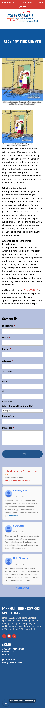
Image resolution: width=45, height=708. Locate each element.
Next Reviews (22, 587)
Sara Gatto (18, 525)
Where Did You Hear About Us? (18, 406)
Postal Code (7, 401)
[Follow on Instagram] (14, 636)
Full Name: (8, 326)
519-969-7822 (31, 290)
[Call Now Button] (5, 702)
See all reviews (11, 480)
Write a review (24, 480)
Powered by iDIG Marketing (22, 700)
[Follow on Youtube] (9, 636)
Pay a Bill (8, 2)
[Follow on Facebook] (4, 636)
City (4, 391)
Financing (25, 2)
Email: (6, 337)
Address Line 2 (8, 381)
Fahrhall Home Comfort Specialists (21, 471)
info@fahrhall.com (12, 662)
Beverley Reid (20, 490)
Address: (7, 361)
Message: (8, 428)
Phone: (6, 349)
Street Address (8, 371)
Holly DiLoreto (20, 558)
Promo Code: (8, 416)
